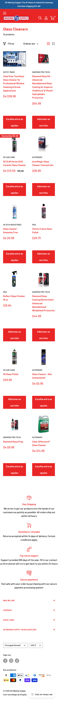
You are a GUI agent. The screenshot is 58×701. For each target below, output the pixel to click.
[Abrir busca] (40, 18)
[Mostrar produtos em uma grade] (48, 43)
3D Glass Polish (10, 374)
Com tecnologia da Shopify (15, 694)
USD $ (33, 645)
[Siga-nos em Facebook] (5, 661)
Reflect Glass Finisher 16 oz (14, 298)
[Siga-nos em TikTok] (17, 661)
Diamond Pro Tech (41, 72)
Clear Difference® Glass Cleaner (41, 443)
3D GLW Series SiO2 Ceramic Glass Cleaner (14, 163)
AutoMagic (37, 157)
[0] (52, 18)
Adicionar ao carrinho (43, 122)
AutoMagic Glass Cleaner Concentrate (42, 163)
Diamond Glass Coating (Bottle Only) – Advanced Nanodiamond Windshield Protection (43, 303)
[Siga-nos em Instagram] (11, 661)
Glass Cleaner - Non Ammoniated (42, 376)
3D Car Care (9, 157)
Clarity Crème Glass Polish (42, 230)
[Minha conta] (46, 18)
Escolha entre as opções (14, 122)
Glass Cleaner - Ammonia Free (10, 230)
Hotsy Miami (9, 72)
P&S (34, 224)
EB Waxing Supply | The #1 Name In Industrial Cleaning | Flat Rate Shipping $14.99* (29, 4)
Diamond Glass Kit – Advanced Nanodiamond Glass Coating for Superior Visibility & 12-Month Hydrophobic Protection (42, 87)
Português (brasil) (12, 645)
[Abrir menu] (4, 13)
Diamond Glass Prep (13, 441)
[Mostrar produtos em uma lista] (53, 43)
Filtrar (11, 43)
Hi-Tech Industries (12, 224)
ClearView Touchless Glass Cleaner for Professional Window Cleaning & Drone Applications (13, 83)
